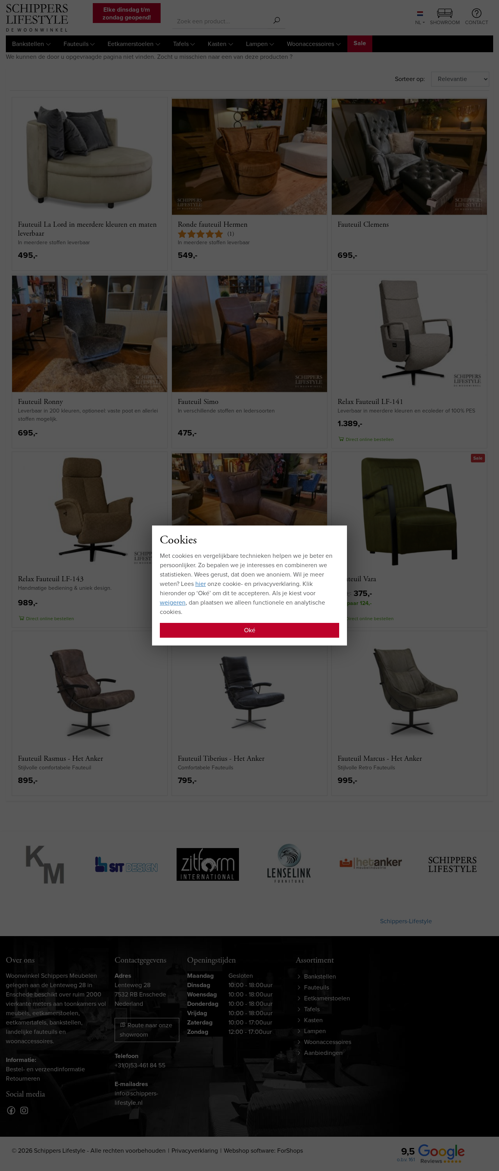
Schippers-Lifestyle (406, 921)
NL (418, 22)
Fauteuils (76, 43)
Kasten (217, 43)
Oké (249, 630)
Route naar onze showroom (146, 1030)
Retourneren (23, 1078)
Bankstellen (28, 43)
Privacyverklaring (195, 1150)
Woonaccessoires (310, 43)
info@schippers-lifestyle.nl (136, 1098)
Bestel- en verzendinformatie (45, 1069)
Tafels (181, 43)
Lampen (257, 43)
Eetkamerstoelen (131, 43)
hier (200, 583)
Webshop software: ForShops (263, 1150)
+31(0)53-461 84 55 (140, 1065)
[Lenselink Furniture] (289, 863)
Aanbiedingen (323, 1052)
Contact (476, 22)
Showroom (445, 22)
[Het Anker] (371, 863)
